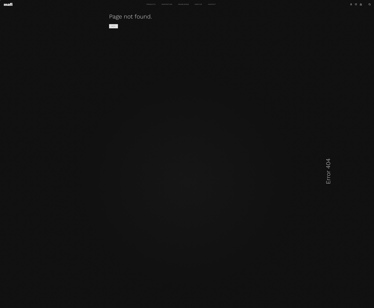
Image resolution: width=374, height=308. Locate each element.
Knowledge (183, 4)
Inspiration (166, 4)
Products (151, 4)
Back (114, 26)
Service (198, 4)
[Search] (369, 4)
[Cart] (360, 4)
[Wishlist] (356, 4)
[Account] (351, 4)
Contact (212, 4)
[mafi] (8, 4)
